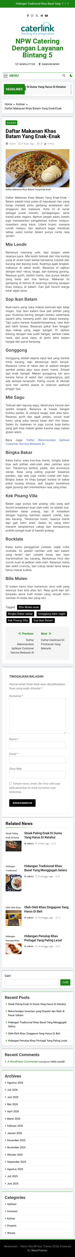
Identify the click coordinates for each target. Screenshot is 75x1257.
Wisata (11, 1233)
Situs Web (15, 768)
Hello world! (58, 1061)
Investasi (12, 1211)
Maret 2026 (13, 1118)
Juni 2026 (12, 1097)
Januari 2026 (14, 1133)
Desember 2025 (16, 1140)
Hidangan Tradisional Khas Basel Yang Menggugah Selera (38, 3)
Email (13, 754)
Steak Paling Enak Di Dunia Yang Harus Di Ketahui (32, 87)
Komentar (16, 696)
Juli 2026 (12, 1089)
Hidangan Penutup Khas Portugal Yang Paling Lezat (37, 1040)
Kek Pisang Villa (18, 620)
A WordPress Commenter (22, 1061)
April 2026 (13, 1111)
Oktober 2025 (15, 1154)
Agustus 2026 (15, 1082)
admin (12, 143)
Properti (11, 1225)
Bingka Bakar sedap (20, 613)
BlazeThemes (39, 1250)
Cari (8, 976)
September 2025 (16, 1161)
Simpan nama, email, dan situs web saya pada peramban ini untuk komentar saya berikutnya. (34, 788)
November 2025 (16, 1147)
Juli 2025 (12, 1176)
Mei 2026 (12, 1104)
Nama (14, 739)
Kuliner (11, 123)
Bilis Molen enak (29, 607)
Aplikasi (12, 1204)
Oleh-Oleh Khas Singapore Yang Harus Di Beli (34, 1033)
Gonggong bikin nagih (51, 613)
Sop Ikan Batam (43, 620)
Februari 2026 (15, 1125)
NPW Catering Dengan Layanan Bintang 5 (37, 48)
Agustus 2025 (15, 1169)
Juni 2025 (12, 1183)
